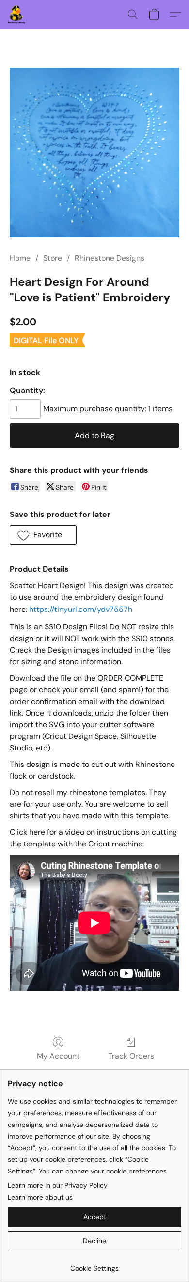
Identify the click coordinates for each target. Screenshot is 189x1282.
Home (20, 258)
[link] (94, 1264)
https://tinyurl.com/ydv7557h (80, 609)
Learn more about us (40, 1197)
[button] (17, 14)
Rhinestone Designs (109, 258)
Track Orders (131, 1056)
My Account (58, 1056)
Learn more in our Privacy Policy (58, 1185)
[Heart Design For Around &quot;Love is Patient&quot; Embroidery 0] (94, 152)
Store (52, 258)
